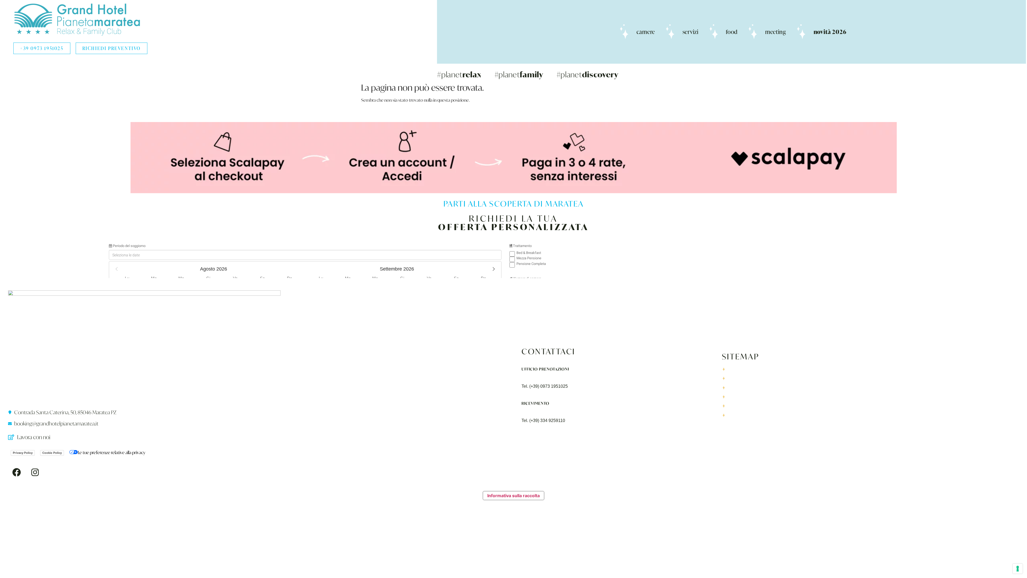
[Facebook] (16, 472)
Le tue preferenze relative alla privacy (111, 452)
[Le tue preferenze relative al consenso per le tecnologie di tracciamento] (1018, 569)
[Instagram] (35, 472)
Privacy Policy (23, 453)
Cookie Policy (52, 453)
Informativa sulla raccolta (513, 495)
